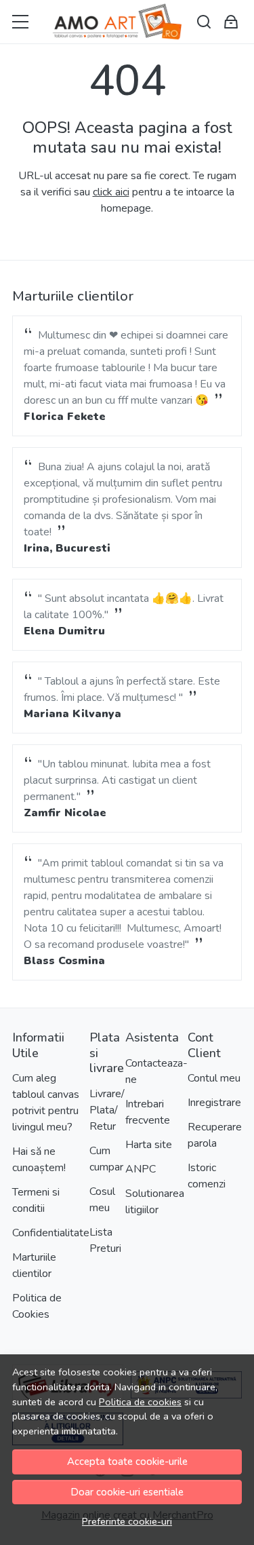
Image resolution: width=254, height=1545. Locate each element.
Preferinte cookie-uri (127, 1521)
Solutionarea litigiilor (154, 1201)
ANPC (140, 1169)
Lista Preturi (105, 1240)
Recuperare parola (215, 1135)
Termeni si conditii (36, 1200)
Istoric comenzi (207, 1175)
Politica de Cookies (37, 1306)
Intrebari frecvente (147, 1112)
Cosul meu (102, 1199)
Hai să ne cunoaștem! (39, 1159)
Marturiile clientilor (34, 1265)
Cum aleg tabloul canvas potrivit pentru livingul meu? (45, 1102)
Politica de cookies (140, 1402)
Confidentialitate (50, 1232)
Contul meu (214, 1078)
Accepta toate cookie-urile (127, 1461)
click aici (111, 192)
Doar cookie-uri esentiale (127, 1492)
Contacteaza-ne (156, 1071)
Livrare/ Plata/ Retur (107, 1110)
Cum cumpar (106, 1159)
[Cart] (231, 22)
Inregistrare (214, 1102)
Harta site (148, 1144)
